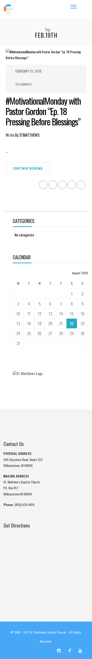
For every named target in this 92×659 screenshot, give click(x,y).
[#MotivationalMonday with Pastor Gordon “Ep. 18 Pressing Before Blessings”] (46, 56)
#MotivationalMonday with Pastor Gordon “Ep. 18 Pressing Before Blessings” (43, 111)
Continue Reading (28, 168)
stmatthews (29, 135)
